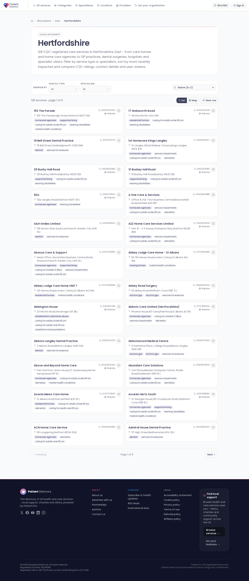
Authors (96, 509)
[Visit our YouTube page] (32, 512)
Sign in (240, 5)
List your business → (213, 542)
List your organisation (151, 5)
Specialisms (86, 5)
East (57, 21)
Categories (64, 5)
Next (210, 454)
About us (97, 495)
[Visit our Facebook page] (27, 512)
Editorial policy (172, 514)
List (183, 100)
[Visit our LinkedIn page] (38, 512)
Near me (211, 100)
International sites (138, 508)
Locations (106, 5)
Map (194, 100)
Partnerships (99, 504)
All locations (44, 21)
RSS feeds (133, 503)
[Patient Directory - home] (15, 5)
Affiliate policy (172, 519)
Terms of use (172, 509)
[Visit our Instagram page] (43, 512)
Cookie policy (172, 500)
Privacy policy (172, 504)
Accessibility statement (178, 495)
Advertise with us (102, 500)
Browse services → (212, 531)
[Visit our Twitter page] (22, 512)
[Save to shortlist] (118, 110)
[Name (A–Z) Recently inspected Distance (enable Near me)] (194, 87)
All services (43, 5)
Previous (41, 454)
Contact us (98, 514)
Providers (125, 5)
